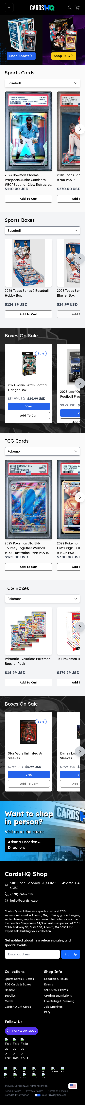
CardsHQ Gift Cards (18, 1007)
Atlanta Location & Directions (24, 845)
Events (48, 984)
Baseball (14, 83)
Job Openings (53, 1007)
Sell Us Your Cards (56, 990)
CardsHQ (19, 1085)
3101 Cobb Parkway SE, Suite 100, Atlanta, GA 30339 (45, 885)
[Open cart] (77, 7)
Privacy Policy (34, 1090)
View (29, 406)
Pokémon (14, 451)
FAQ (47, 1012)
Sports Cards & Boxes (19, 979)
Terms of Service (58, 1090)
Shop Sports (19, 56)
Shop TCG (62, 56)
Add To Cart (28, 199)
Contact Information (17, 1094)
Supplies (10, 995)
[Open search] (70, 7)
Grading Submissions (58, 995)
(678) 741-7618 (21, 894)
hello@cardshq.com (25, 900)
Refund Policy (13, 1090)
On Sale (10, 990)
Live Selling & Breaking (59, 1001)
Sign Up (70, 954)
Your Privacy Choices (54, 1094)
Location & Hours (56, 979)
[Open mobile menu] (9, 7)
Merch (9, 1001)
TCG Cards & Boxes (18, 984)
